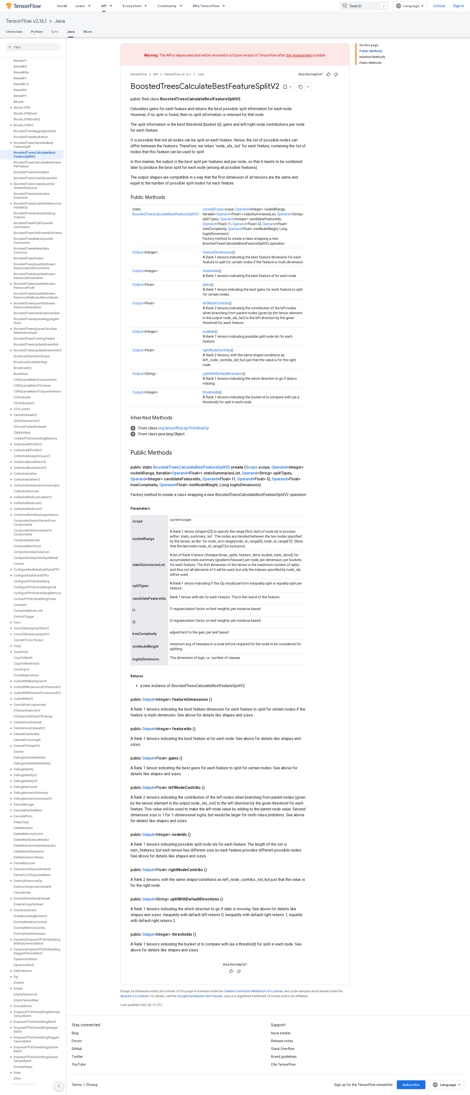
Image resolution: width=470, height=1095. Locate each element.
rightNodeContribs (217, 350)
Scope (219, 209)
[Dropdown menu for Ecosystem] (147, 6)
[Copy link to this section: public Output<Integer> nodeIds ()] (196, 835)
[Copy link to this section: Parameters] (155, 508)
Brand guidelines (284, 1057)
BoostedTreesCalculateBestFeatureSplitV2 (165, 214)
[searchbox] (33, 47)
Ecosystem (132, 6)
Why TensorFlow (206, 6)
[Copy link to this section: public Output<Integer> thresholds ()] (202, 934)
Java (60, 21)
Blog (75, 1033)
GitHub (439, 6)
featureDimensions (218, 252)
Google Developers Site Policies (199, 996)
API (103, 6)
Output (137, 252)
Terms (77, 1085)
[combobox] (364, 5)
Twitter (77, 1057)
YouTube (79, 1064)
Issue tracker (281, 1033)
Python (37, 31)
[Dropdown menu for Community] (182, 6)
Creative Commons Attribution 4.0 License (253, 991)
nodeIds (209, 332)
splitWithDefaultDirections (223, 374)
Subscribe (411, 1085)
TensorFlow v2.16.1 (26, 21)
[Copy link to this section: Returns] (148, 676)
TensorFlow (138, 74)
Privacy (92, 1085)
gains (207, 285)
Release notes (282, 1041)
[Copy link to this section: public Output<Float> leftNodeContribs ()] (210, 788)
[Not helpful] (336, 74)
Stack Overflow (282, 1049)
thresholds (211, 392)
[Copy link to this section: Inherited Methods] (177, 418)
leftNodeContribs (216, 303)
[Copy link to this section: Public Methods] (170, 198)
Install (62, 6)
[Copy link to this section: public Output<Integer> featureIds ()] (201, 729)
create (208, 209)
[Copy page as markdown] (300, 87)
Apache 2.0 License (134, 996)
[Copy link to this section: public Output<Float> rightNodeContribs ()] (213, 870)
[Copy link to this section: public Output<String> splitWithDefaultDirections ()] (229, 899)
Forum (77, 1041)
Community (166, 6)
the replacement (299, 55)
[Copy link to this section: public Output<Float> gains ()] (188, 758)
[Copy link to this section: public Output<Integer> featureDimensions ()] (218, 700)
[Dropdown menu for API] (112, 6)
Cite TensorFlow (283, 1064)
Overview (14, 31)
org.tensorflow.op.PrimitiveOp (183, 428)
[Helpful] (328, 74)
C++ (54, 31)
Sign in (458, 6)
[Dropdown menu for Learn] (91, 6)
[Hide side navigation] (59, 1086)
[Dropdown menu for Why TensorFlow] (225, 6)
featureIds (211, 271)
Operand (242, 209)
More (87, 31)
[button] (32, 108)
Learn (80, 6)
